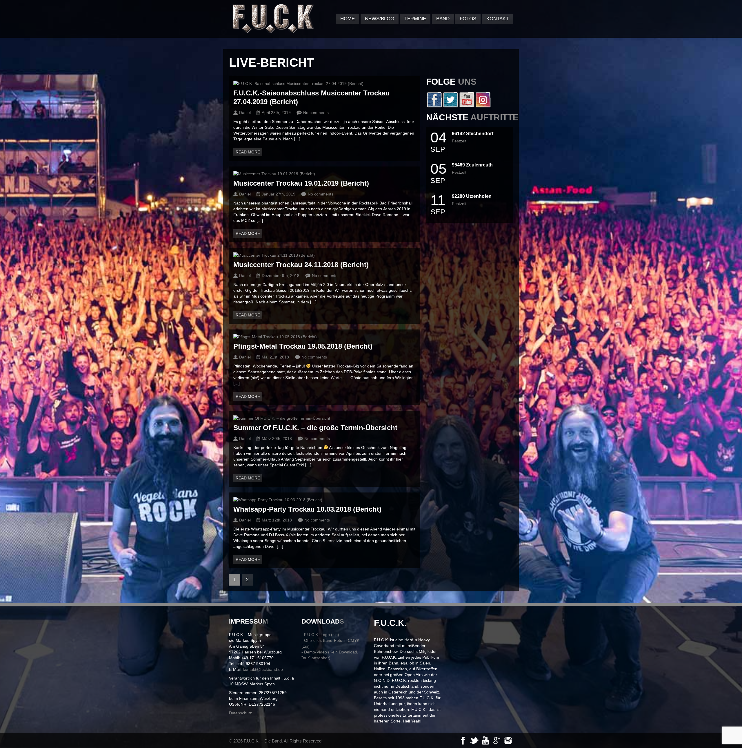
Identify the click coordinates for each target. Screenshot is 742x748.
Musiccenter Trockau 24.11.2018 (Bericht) (301, 265)
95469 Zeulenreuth (472, 164)
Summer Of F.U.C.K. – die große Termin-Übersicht (315, 428)
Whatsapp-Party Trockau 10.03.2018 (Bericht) (307, 509)
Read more (248, 152)
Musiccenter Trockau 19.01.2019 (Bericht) (301, 183)
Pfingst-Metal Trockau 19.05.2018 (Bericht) (302, 346)
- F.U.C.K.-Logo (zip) (320, 634)
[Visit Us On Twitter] (450, 106)
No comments (316, 112)
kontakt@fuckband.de (263, 669)
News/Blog (379, 18)
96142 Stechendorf (472, 133)
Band (443, 18)
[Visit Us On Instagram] (483, 106)
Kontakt (497, 18)
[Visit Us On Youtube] (467, 106)
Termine (415, 18)
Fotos (468, 18)
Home (347, 18)
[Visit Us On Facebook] (434, 106)
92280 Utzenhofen (472, 196)
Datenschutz (240, 713)
